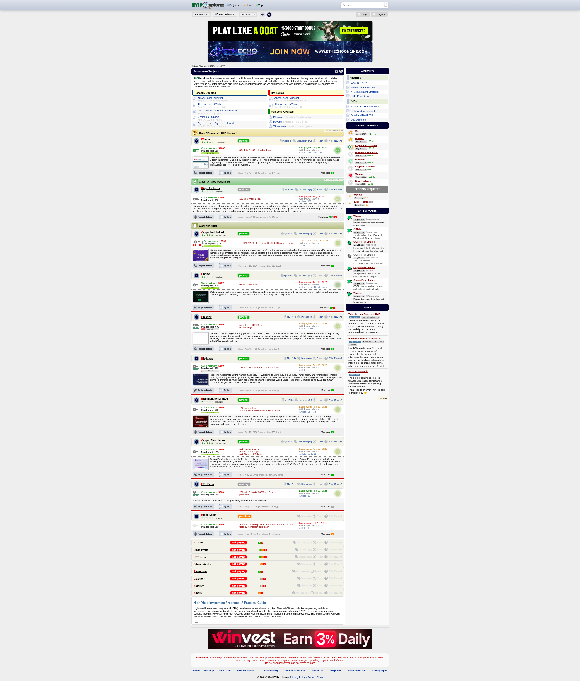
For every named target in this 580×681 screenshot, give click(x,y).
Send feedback (356, 670)
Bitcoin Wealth (202, 564)
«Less (196, 622)
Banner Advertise (226, 14)
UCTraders (200, 557)
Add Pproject (379, 670)
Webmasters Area (295, 670)
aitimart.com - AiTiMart (210, 104)
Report (320, 141)
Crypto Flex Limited (213, 440)
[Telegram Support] (262, 16)
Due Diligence (358, 119)
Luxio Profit (201, 549)
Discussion (306, 317)
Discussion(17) (305, 234)
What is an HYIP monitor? (365, 106)
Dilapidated (279, 117)
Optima (205, 274)
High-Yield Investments (363, 111)
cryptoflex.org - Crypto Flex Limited (217, 110)
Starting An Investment (363, 87)
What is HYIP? (359, 83)
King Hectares (210, 188)
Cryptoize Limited (212, 232)
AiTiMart (199, 542)
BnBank (206, 317)
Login (365, 14)
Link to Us (225, 670)
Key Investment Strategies (365, 91)
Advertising (271, 670)
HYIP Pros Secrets (361, 96)
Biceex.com (209, 515)
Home (196, 670)
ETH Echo (207, 484)
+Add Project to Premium (333, 131)
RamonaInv (200, 571)
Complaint (335, 670)
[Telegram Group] (269, 16)
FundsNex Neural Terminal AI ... (365, 338)
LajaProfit (199, 578)
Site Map (209, 670)
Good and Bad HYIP (362, 115)
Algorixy (199, 585)
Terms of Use (315, 677)
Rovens (277, 121)
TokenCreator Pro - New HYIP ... (365, 314)
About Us (317, 670)
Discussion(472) (304, 141)
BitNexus (207, 358)
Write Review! (335, 141)
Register (381, 14)
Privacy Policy (298, 677)
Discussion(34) (305, 275)
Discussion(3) (305, 400)
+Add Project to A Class (334, 179)
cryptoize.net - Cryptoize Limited (216, 123)
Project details (205, 172)
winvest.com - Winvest (210, 98)
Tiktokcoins (279, 126)
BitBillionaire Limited (214, 398)
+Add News (382, 398)
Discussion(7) (305, 189)
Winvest (206, 139)
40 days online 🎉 (358, 371)
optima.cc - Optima (208, 117)
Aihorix (198, 593)
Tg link (227, 172)
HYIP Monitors (245, 670)
